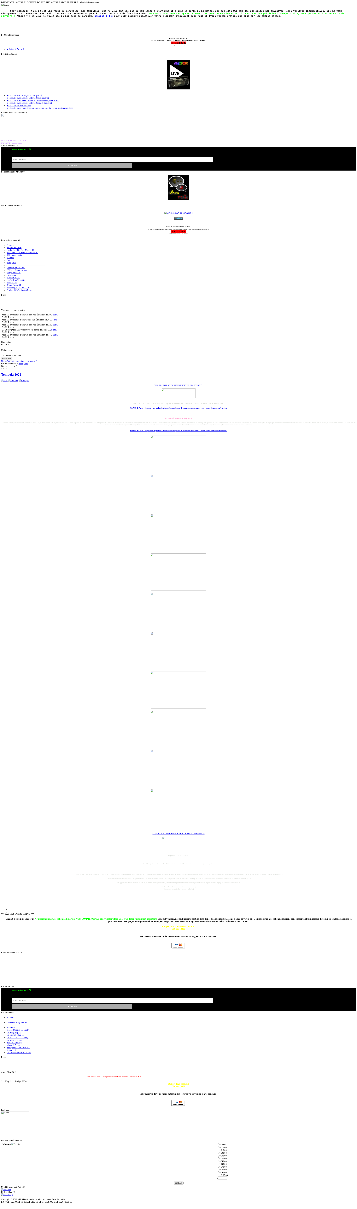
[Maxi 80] (7, 1194)
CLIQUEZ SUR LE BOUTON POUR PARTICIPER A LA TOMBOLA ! (179, 834)
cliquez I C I (104, 16)
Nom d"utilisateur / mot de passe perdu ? (19, 361)
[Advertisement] (15, 302)
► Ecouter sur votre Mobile (19, 105)
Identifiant (5, 344)
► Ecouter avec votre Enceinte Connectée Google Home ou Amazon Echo (40, 108)
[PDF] (4, 380)
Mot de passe (7, 350)
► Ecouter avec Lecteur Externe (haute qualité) (28, 98)
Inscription (23, 363)
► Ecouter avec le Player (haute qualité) (24, 95)
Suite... (56, 315)
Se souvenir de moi (12, 355)
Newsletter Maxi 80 (21, 149)
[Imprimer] (13, 380)
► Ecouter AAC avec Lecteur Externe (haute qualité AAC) (33, 100)
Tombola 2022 (11, 374)
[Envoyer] (24, 380)
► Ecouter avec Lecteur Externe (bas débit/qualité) (29, 103)
